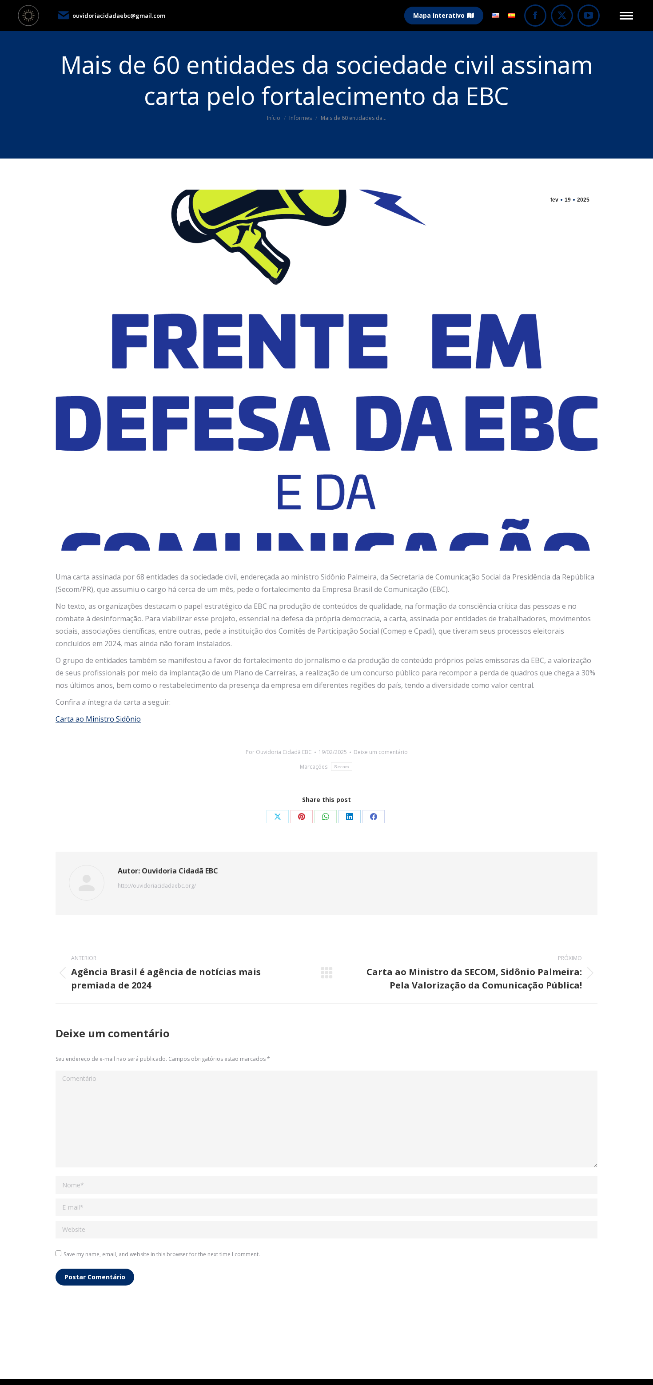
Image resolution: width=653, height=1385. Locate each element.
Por (279, 752)
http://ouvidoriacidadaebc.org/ (157, 885)
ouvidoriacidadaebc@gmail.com (118, 16)
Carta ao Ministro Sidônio (98, 719)
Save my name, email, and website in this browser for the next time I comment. (162, 1254)
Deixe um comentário (381, 752)
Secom (341, 766)
